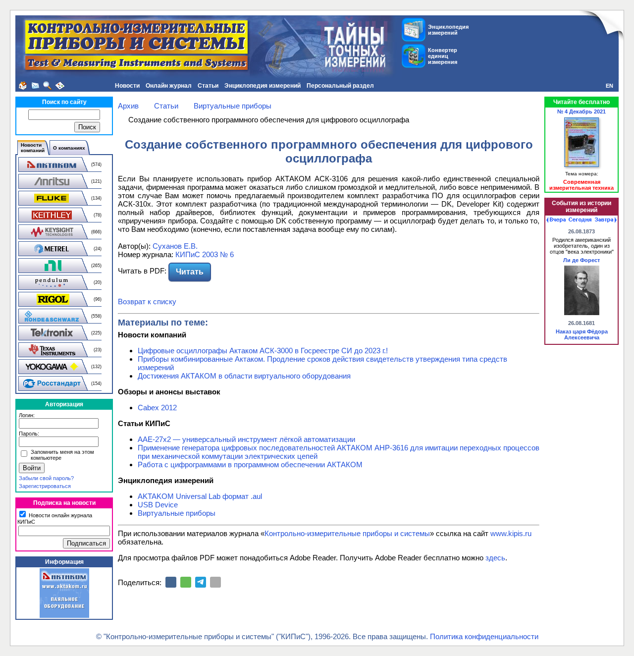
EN (609, 86)
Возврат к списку (147, 301)
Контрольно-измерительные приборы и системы (347, 533)
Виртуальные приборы (176, 513)
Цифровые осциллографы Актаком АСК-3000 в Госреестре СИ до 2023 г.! (263, 350)
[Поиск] (48, 86)
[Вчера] (556, 220)
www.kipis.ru (510, 533)
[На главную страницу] (23, 86)
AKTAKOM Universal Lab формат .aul (200, 496)
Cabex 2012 (157, 407)
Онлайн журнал (169, 85)
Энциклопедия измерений (262, 85)
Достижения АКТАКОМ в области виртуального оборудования (244, 376)
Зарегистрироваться (45, 486)
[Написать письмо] (35, 86)
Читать (190, 272)
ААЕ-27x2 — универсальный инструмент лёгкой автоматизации (246, 439)
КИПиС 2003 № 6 (204, 254)
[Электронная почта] (215, 582)
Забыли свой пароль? (46, 478)
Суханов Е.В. (175, 246)
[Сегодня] (580, 220)
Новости (127, 85)
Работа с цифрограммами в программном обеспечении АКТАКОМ (250, 464)
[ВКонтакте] (170, 582)
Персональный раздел (340, 85)
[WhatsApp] (185, 582)
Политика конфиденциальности (484, 636)
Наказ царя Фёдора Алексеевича (582, 334)
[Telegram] (200, 582)
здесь (495, 557)
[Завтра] (606, 220)
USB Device (158, 504)
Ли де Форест (581, 260)
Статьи (208, 85)
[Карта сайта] (60, 86)
